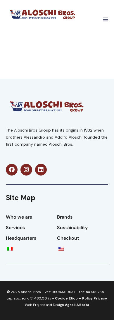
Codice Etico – (68, 298)
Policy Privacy (94, 298)
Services (15, 227)
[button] (105, 20)
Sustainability (72, 227)
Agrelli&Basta (77, 304)
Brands (64, 217)
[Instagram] (26, 170)
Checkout (68, 238)
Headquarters (21, 238)
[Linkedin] (41, 170)
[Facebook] (12, 170)
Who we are (19, 217)
